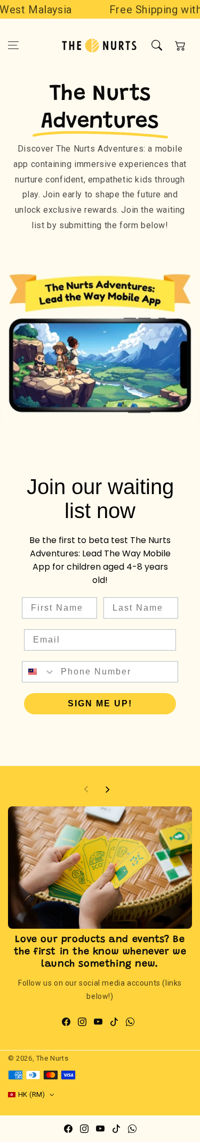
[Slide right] (107, 789)
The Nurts (52, 1058)
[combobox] (38, 672)
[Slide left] (86, 789)
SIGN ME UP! (100, 703)
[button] (13, 45)
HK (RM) (31, 1094)
